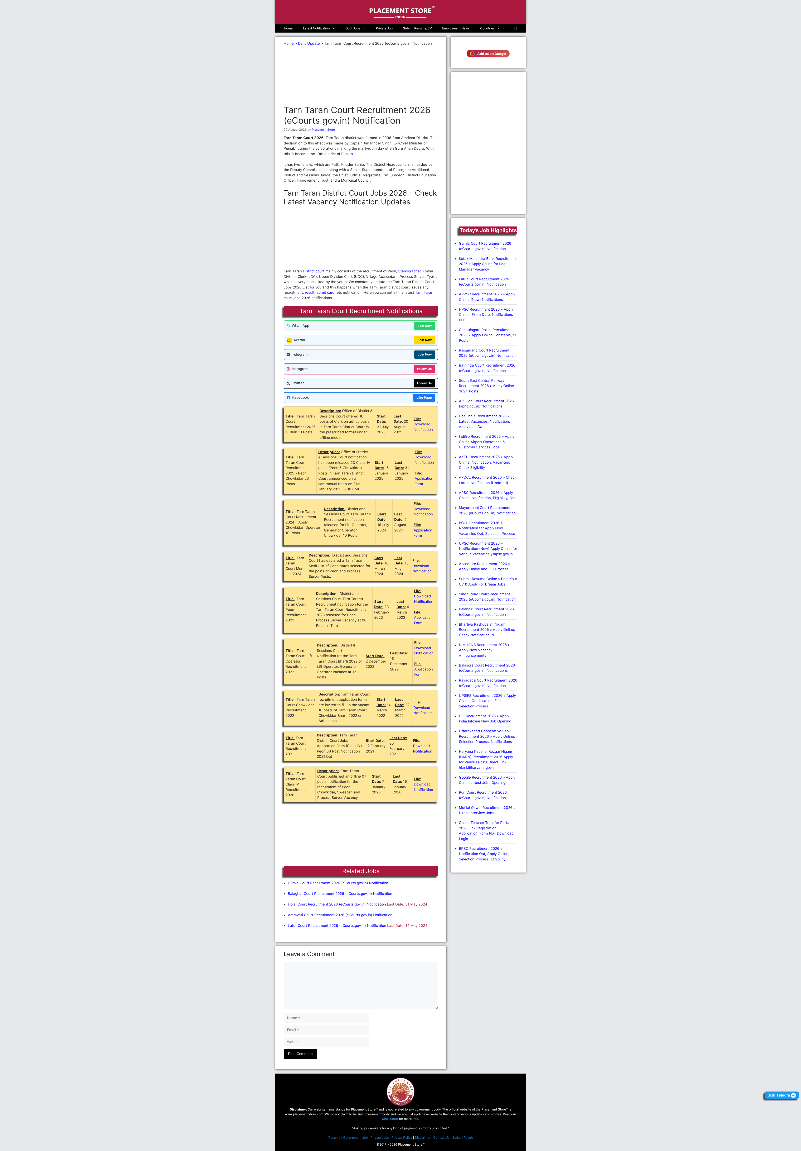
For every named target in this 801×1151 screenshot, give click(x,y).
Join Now (425, 326)
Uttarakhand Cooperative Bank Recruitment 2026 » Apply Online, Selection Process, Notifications (487, 736)
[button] (515, 28)
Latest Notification (316, 28)
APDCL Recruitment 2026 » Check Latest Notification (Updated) (487, 480)
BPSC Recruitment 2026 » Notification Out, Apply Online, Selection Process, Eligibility (484, 853)
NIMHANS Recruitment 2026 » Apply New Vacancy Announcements (484, 650)
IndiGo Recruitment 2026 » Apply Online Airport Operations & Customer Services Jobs (486, 441)
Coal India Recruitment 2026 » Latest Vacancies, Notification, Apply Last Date (484, 421)
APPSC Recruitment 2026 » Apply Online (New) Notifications (487, 297)
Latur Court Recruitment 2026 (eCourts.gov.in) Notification (337, 925)
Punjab (347, 154)
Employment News (456, 28)
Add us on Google (491, 54)
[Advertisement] (361, 75)
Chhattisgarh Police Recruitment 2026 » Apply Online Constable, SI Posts (487, 335)
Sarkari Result (462, 1138)
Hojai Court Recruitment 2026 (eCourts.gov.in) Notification (337, 904)
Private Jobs (379, 1138)
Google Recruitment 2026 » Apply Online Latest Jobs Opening (487, 780)
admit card (325, 292)
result (309, 292)
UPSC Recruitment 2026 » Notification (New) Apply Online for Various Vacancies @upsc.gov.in (488, 548)
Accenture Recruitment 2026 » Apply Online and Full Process (484, 566)
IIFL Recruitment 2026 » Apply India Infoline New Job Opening (485, 718)
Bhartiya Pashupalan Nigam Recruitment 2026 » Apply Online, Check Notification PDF (487, 629)
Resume (334, 1138)
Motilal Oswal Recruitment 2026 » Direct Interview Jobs (487, 810)
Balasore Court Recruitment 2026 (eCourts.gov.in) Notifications (487, 668)
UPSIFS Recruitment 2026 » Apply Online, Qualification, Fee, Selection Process (487, 700)
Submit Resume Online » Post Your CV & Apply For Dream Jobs (488, 581)
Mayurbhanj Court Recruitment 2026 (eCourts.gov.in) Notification (487, 510)
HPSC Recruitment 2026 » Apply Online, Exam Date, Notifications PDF (486, 314)
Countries (487, 28)
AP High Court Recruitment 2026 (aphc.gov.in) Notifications (486, 404)
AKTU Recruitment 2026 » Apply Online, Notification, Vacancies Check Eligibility (486, 462)
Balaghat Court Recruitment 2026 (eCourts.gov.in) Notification (340, 894)
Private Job (384, 28)
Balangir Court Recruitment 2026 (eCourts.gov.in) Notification (486, 612)
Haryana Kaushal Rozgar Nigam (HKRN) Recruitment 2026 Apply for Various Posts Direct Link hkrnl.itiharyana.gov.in (486, 759)
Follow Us (424, 369)
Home (288, 28)
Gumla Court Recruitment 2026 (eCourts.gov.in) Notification (338, 883)
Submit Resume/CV (417, 28)
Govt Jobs (352, 28)
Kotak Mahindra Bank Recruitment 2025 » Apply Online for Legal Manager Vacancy (487, 264)
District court (313, 271)
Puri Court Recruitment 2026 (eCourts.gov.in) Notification (483, 795)
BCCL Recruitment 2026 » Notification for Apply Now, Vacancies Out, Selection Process (487, 528)
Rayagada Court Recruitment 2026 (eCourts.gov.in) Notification (488, 683)
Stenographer (409, 271)
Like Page (424, 398)
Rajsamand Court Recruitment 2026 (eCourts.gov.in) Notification (487, 353)
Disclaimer (423, 1138)
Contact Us (441, 1138)
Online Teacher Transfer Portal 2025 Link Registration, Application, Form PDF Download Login (486, 831)
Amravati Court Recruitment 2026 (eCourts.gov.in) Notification (340, 915)
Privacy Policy (402, 1138)
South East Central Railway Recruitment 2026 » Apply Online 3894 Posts (486, 385)
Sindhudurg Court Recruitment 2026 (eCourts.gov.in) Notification (487, 597)
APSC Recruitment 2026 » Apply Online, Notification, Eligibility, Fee (487, 495)
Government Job (355, 1138)
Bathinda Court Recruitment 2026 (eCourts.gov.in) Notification (487, 368)
